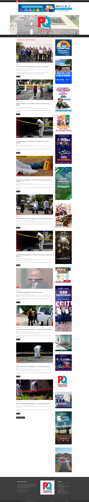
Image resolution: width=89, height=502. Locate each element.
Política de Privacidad (62, 491)
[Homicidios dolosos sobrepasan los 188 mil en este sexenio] (34, 315)
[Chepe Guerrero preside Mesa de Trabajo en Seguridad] (34, 52)
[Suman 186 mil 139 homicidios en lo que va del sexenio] (34, 352)
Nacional (18, 98)
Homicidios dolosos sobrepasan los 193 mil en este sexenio (34, 218)
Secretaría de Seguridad (19, 260)
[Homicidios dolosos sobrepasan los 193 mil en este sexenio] (34, 204)
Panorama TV (61, 489)
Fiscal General (33, 69)
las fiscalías (42, 184)
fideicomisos (46, 295)
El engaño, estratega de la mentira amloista (29, 292)
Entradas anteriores (20, 417)
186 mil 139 (18, 369)
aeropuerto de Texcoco (20, 295)
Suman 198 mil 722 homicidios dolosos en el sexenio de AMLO (33, 104)
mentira (35, 296)
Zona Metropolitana (23, 70)
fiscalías (36, 108)
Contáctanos (61, 484)
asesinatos (30, 259)
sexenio (24, 260)
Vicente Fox (46, 108)
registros (51, 259)
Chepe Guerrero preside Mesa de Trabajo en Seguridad (32, 66)
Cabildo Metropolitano (20, 69)
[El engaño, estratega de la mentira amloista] (34, 278)
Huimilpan (47, 69)
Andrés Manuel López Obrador (21, 108)
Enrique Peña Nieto (28, 108)
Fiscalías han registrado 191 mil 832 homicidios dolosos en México (34, 255)
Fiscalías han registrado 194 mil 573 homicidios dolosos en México (34, 180)
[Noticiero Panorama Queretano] (44, 25)
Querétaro (18, 61)
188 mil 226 (18, 332)
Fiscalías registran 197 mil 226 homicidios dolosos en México (32, 142)
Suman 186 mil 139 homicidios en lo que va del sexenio (33, 366)
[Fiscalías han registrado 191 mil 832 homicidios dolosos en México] (34, 240)
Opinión (18, 287)
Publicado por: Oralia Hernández (21, 68)
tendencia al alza (27, 260)
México (44, 108)
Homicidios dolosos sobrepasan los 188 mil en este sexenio (34, 329)
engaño (43, 295)
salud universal (40, 296)
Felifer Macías (29, 69)
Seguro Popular (44, 296)
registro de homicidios (49, 184)
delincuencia (36, 295)
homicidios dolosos (43, 69)
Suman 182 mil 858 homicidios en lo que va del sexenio (33, 403)
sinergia (20, 70)
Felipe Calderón (33, 108)
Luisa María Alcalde (31, 296)
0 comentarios (30, 68)
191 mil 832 (18, 259)
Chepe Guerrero (25, 69)
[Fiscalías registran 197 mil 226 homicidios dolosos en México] (34, 127)
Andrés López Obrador (28, 295)
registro (23, 333)
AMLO (24, 295)
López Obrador (27, 296)
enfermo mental (40, 295)
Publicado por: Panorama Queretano (22, 107)
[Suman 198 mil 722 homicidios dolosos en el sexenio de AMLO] (34, 89)
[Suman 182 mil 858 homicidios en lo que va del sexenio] (34, 389)
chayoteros (32, 295)
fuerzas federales (38, 69)
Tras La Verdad (48, 296)
